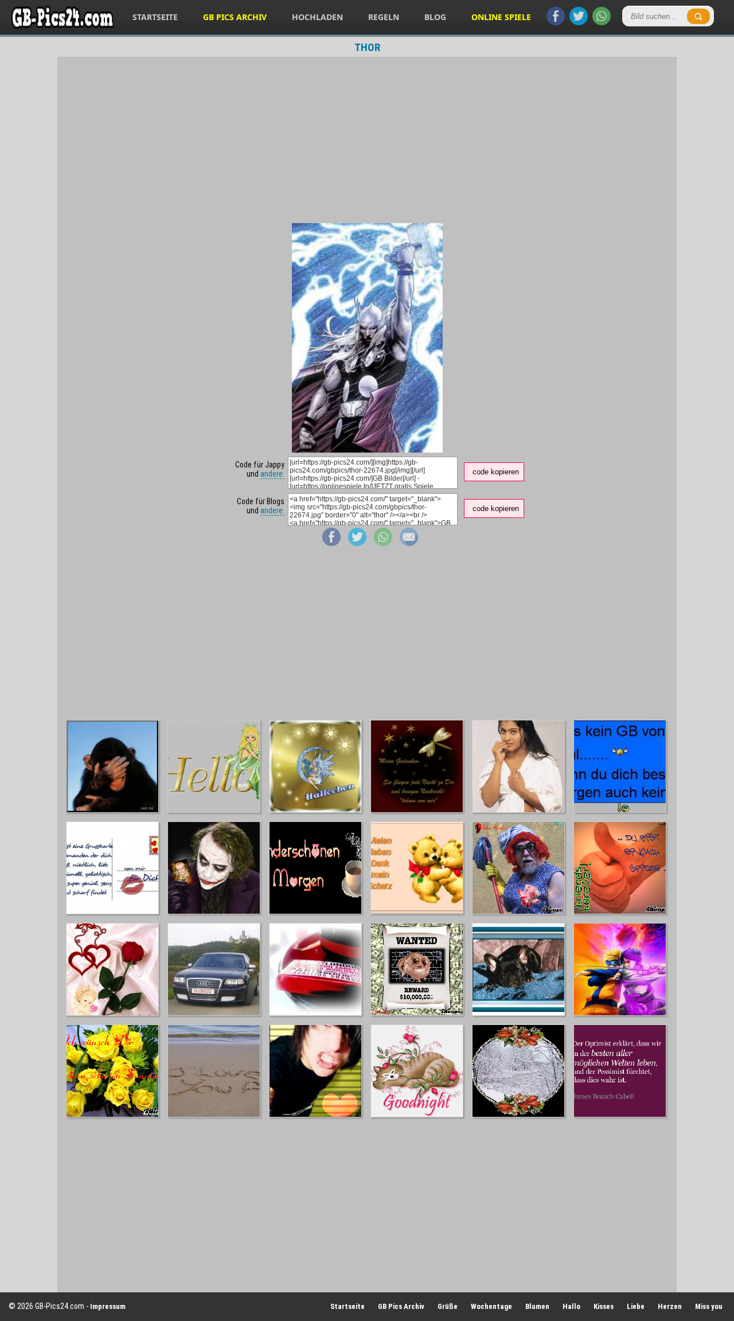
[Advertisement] (367, 140)
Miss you (709, 1306)
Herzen (670, 1306)
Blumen (537, 1306)
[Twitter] (578, 22)
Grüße (448, 1306)
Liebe (636, 1306)
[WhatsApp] (601, 22)
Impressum (108, 1306)
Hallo (571, 1306)
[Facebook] (555, 22)
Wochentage (491, 1306)
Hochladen (317, 16)
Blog (435, 16)
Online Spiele (501, 16)
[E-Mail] (409, 543)
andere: (272, 473)
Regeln (383, 16)
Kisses (604, 1306)
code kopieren (496, 471)
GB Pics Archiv (235, 16)
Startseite (155, 16)
